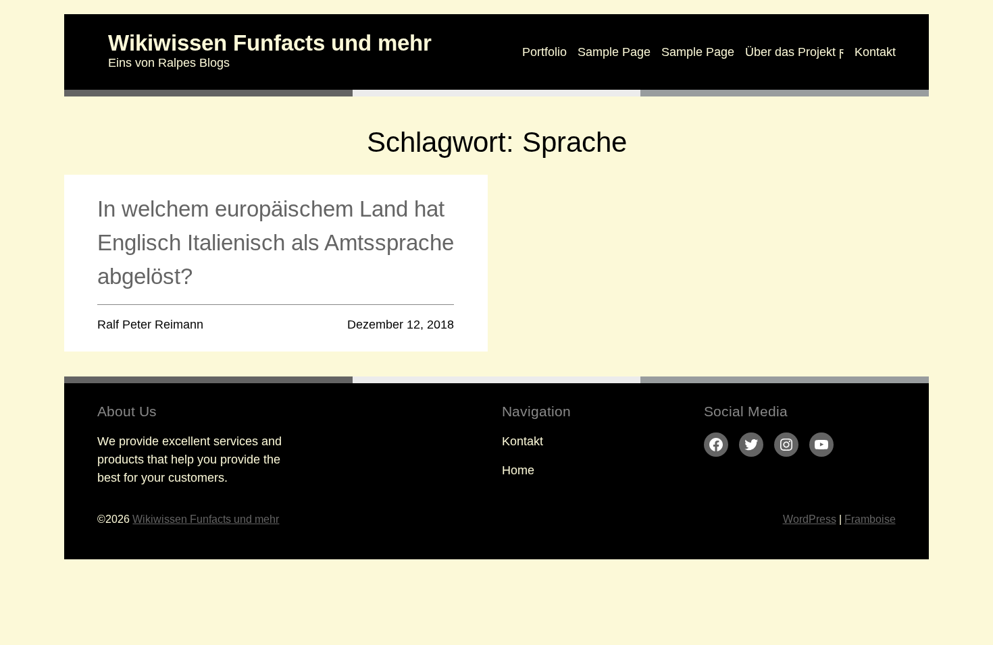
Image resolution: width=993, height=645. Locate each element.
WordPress (809, 519)
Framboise (870, 519)
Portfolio (544, 52)
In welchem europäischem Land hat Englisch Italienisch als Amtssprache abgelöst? (275, 242)
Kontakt (875, 52)
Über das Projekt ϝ (794, 52)
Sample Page (614, 52)
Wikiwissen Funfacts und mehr (270, 42)
